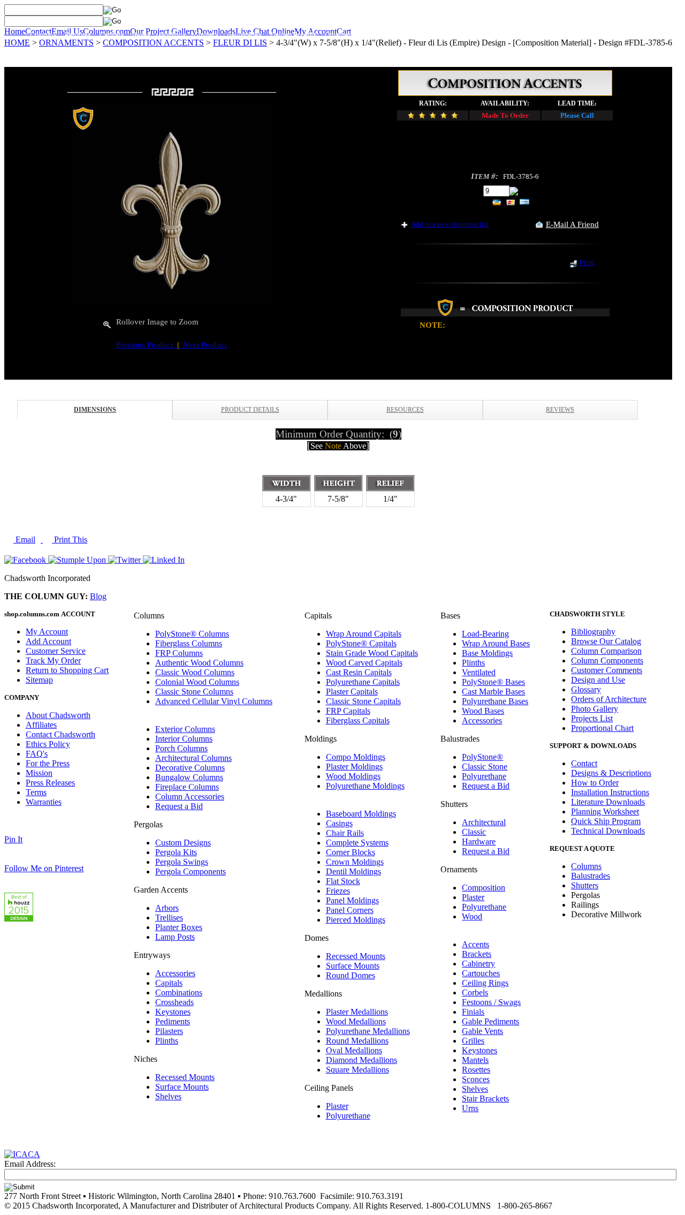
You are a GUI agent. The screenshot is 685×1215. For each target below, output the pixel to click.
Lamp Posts (175, 936)
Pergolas (78, 35)
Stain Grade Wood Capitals (372, 653)
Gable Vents (482, 1031)
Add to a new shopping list (450, 224)
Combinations (178, 992)
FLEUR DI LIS (240, 42)
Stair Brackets (485, 1098)
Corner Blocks (350, 852)
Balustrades (244, 35)
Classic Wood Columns (194, 672)
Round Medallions (357, 1040)
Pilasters (169, 1031)
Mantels (475, 1060)
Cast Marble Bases (493, 691)
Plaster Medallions (357, 1011)
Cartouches (481, 973)
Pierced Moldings (355, 919)
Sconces (476, 1079)
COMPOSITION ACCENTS (153, 42)
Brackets (476, 954)
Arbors (167, 907)
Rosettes (476, 1069)
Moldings (172, 35)
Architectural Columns (193, 758)
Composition (483, 887)
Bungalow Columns (189, 777)
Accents (475, 944)
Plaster (337, 1106)
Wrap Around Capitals (363, 633)
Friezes (338, 890)
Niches (513, 35)
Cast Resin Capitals (359, 672)
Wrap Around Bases (496, 643)
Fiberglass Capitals (358, 720)
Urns (470, 1108)
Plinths (166, 1040)
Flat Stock (343, 881)
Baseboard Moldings (361, 813)
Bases (141, 35)
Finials (473, 1011)
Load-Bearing (485, 633)
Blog (98, 596)
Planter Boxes (178, 927)
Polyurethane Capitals (363, 681)
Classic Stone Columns (194, 691)
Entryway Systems (392, 35)
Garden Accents (293, 35)
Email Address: (30, 1163)
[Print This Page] (573, 264)
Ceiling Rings (485, 982)
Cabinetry (478, 963)
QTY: (471, 190)
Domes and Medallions (460, 35)
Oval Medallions (354, 1050)
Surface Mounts (182, 1086)
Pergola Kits (176, 852)
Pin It (13, 839)
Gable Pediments (490, 1021)
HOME (17, 42)
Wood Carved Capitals (364, 662)
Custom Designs (183, 842)
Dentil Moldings (353, 871)
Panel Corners (350, 910)
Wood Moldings (353, 776)
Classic (474, 831)
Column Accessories (189, 796)
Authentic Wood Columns (199, 662)
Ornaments (341, 35)
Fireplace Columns (187, 786)
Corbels (475, 992)
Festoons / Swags (491, 1002)
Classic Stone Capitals (363, 701)
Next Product (203, 345)
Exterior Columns (185, 729)
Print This (69, 539)
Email (24, 539)
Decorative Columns (190, 767)
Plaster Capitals (352, 691)
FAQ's (37, 753)
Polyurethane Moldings (365, 785)
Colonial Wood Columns (197, 681)
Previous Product (146, 345)
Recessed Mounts (185, 1077)
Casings (339, 823)
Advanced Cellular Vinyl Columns (213, 701)
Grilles (473, 1040)
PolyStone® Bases (493, 681)
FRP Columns (179, 653)
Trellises (169, 917)
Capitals (112, 35)
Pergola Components (190, 871)
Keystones (173, 1011)
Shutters (206, 35)
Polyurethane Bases (495, 701)
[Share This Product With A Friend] (539, 225)
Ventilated (479, 672)
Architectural (484, 822)
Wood (472, 916)
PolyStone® (482, 756)
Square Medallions (357, 1069)
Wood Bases (483, 710)
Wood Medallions (356, 1021)
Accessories (175, 973)
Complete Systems (357, 842)
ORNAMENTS (66, 42)
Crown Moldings (355, 861)
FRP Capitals (348, 710)
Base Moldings (487, 653)
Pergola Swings (181, 861)
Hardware (479, 841)
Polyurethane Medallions (368, 1031)
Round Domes (350, 975)
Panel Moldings (352, 900)
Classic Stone (484, 766)
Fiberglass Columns (188, 643)
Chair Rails (345, 832)
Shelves (168, 1096)
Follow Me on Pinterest (43, 868)
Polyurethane (348, 1115)
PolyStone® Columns (192, 633)
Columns (43, 35)
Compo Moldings (355, 756)
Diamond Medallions (361, 1060)
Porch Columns (181, 748)
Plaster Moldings (354, 766)
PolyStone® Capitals (361, 643)
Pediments (172, 1021)
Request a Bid (179, 806)
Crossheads (174, 1002)
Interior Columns (183, 738)
